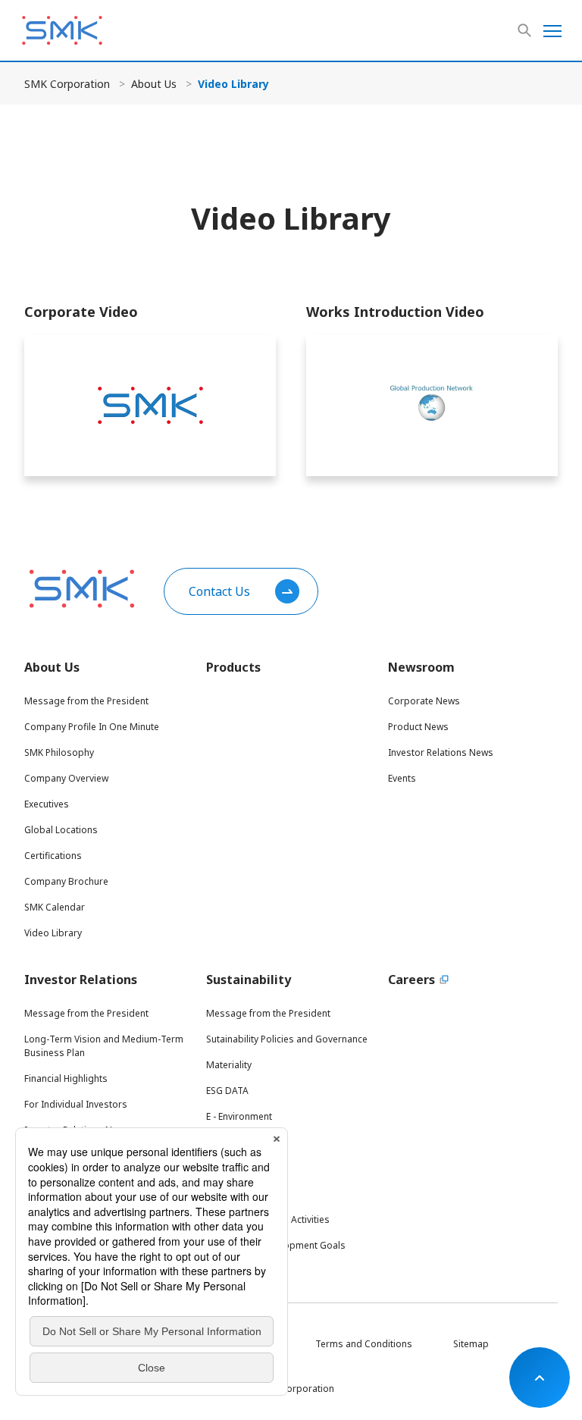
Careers (411, 979)
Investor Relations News (440, 752)
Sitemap (471, 1343)
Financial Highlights (66, 1078)
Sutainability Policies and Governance (287, 1039)
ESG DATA (227, 1090)
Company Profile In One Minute (91, 726)
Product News (418, 726)
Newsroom (421, 667)
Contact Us (219, 591)
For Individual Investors (75, 1104)
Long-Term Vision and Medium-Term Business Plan (103, 1046)
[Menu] (552, 30)
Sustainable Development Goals (276, 1245)
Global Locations (61, 829)
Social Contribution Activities (268, 1219)
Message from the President (86, 700)
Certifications (53, 855)
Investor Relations (80, 979)
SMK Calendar (54, 907)
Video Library (53, 932)
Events (402, 778)
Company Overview (66, 778)
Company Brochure (66, 881)
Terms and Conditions (363, 1343)
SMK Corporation (67, 84)
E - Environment (239, 1116)
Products (233, 667)
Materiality (229, 1064)
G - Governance (239, 1167)
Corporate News (424, 700)
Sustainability (248, 979)
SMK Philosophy (59, 752)
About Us (154, 84)
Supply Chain (234, 1193)
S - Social (225, 1142)
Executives (46, 804)
